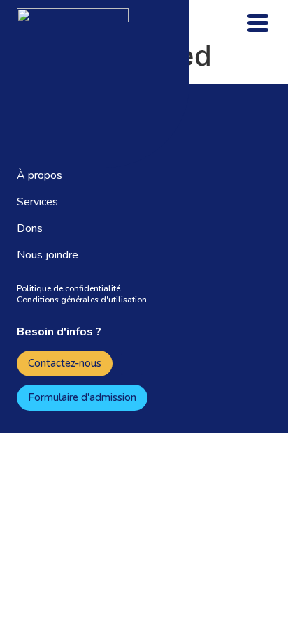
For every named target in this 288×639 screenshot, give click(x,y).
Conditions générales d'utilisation (82, 299)
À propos (39, 175)
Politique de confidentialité (68, 288)
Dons (30, 228)
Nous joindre (47, 255)
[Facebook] (132, 364)
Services (37, 202)
